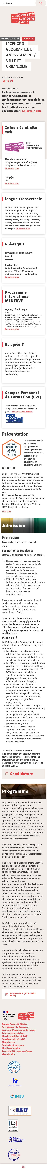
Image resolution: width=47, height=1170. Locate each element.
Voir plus (6, 511)
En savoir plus (31, 110)
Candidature (21, 773)
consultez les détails (22, 411)
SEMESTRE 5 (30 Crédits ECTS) (23, 994)
